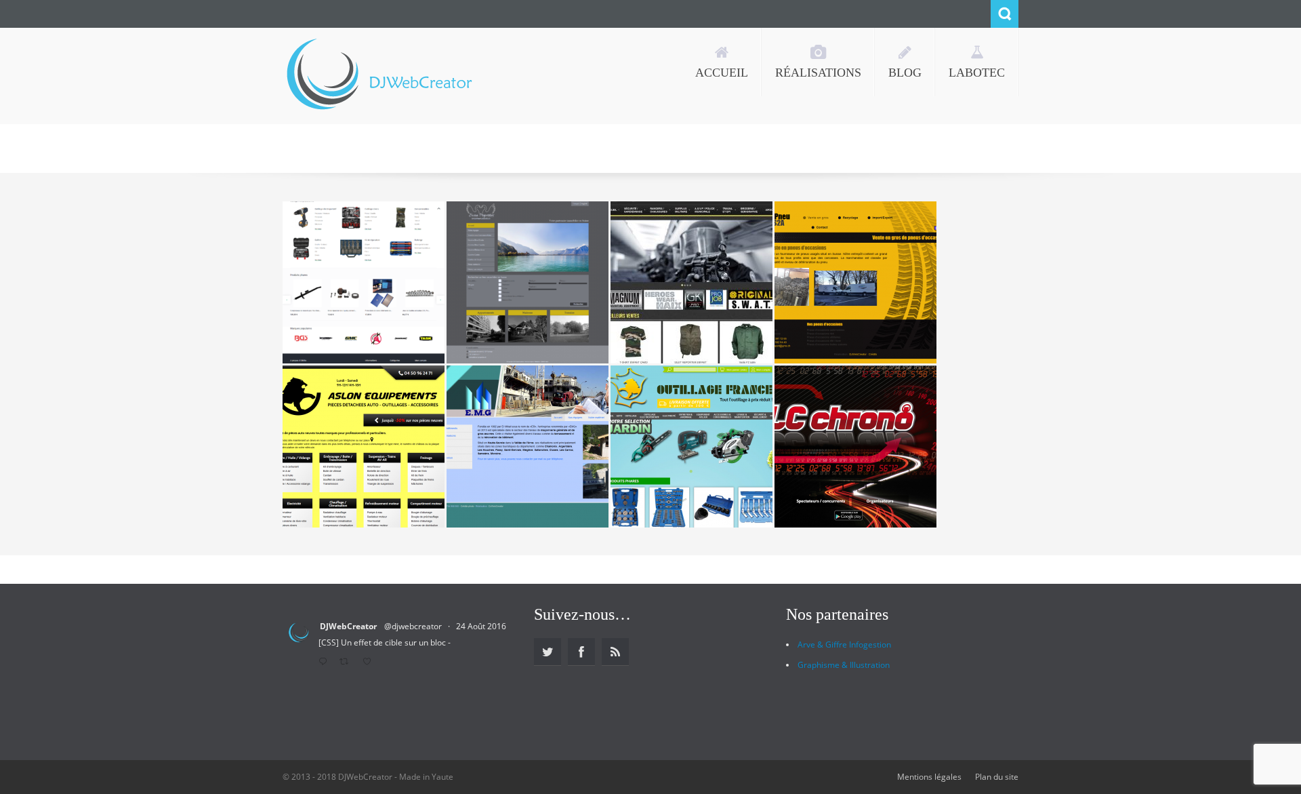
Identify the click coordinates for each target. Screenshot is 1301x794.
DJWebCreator (348, 626)
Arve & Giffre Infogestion (844, 644)
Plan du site (996, 776)
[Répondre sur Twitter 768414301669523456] (325, 662)
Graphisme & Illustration (844, 665)
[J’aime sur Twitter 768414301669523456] (370, 662)
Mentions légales (929, 776)
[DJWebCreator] (378, 76)
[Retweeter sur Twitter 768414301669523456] (347, 662)
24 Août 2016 (481, 626)
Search (1004, 14)
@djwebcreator (413, 626)
